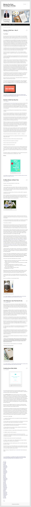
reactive (14, 457)
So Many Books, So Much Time (11, 180)
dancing (25, 94)
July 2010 (4, 496)
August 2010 (4, 495)
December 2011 (5, 487)
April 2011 (4, 491)
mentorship (24, 363)
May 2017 (4, 475)
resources (15, 95)
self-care (22, 95)
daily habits (22, 94)
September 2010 (5, 494)
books (15, 94)
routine (14, 364)
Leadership (8, 363)
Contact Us (13, 24)
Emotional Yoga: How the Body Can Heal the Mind (10, 244)
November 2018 (5, 467)
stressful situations (9, 458)
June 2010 (4, 497)
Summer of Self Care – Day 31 (10, 30)
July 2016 (4, 480)
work (14, 458)
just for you (7, 95)
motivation (4, 457)
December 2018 (5, 466)
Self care (7, 94)
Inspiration (24, 456)
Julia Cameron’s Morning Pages (13, 103)
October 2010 (5, 493)
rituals (12, 364)
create (18, 175)
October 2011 (5, 488)
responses (18, 95)
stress (22, 457)
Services (10, 24)
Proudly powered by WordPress (15, 504)
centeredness (18, 296)
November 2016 (5, 478)
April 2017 (4, 476)
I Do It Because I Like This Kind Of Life (12, 301)
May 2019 (4, 464)
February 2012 (5, 486)
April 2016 (4, 483)
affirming (11, 94)
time (18, 364)
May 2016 (4, 482)
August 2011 (4, 489)
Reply (20, 364)
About (7, 24)
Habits (6, 296)
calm (12, 175)
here (20, 395)
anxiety (10, 175)
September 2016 (5, 479)
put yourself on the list (11, 95)
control (22, 296)
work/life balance (17, 458)
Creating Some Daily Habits (10, 368)
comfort (20, 94)
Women (13, 458)
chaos (20, 296)
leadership (20, 363)
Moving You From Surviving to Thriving (9, 5)
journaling (18, 363)
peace (24, 175)
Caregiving (13, 456)
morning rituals (5, 364)
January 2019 (5, 465)
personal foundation (9, 364)
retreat (20, 95)
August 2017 (4, 473)
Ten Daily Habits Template (19, 449)
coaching (16, 175)
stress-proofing (5, 458)
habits (22, 175)
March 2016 (4, 484)
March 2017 (4, 477)
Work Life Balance (8, 456)
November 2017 (5, 472)
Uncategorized (9, 296)
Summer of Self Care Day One (10, 100)
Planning (12, 457)
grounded (4, 95)
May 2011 (4, 490)
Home (4, 24)
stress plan (24, 457)
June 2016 (4, 481)
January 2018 (5, 470)
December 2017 (5, 471)
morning (26, 363)
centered (18, 94)
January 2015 (5, 485)
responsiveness (17, 457)
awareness (13, 94)
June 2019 (4, 463)
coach (13, 175)
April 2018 (4, 469)
